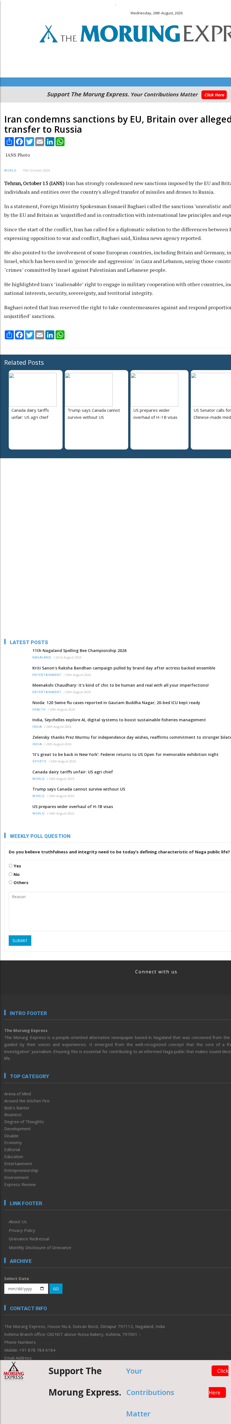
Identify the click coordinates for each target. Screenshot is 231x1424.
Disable (11, 1135)
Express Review (20, 1184)
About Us (18, 1221)
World (10, 170)
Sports (39, 761)
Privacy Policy (22, 1230)
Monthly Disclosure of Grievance (40, 1247)
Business (13, 1114)
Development (17, 1128)
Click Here (214, 94)
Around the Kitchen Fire (27, 1100)
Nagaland (41, 657)
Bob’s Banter (17, 1108)
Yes (16, 866)
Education (13, 1156)
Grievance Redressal (29, 1238)
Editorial (12, 1149)
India (37, 727)
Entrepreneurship (21, 1170)
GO (56, 1288)
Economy (13, 1142)
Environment (16, 1177)
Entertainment (46, 675)
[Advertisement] (39, 499)
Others (20, 882)
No (16, 874)
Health (39, 709)
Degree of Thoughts (24, 1121)
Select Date (16, 1278)
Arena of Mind (17, 1093)
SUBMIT (20, 940)
